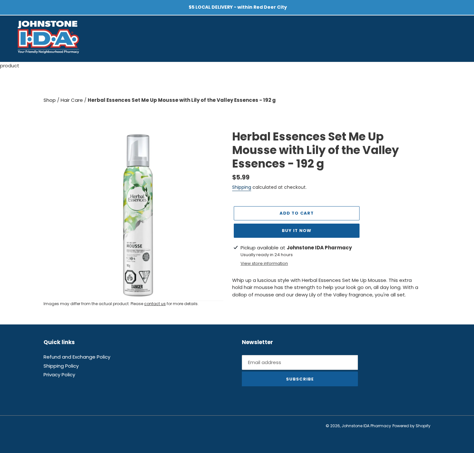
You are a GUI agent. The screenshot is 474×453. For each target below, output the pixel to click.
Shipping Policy (61, 365)
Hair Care (72, 100)
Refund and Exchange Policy (77, 356)
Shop (50, 100)
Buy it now (296, 230)
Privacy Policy (59, 374)
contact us (155, 303)
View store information (264, 263)
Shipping (241, 187)
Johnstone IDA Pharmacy (366, 426)
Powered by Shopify (411, 426)
